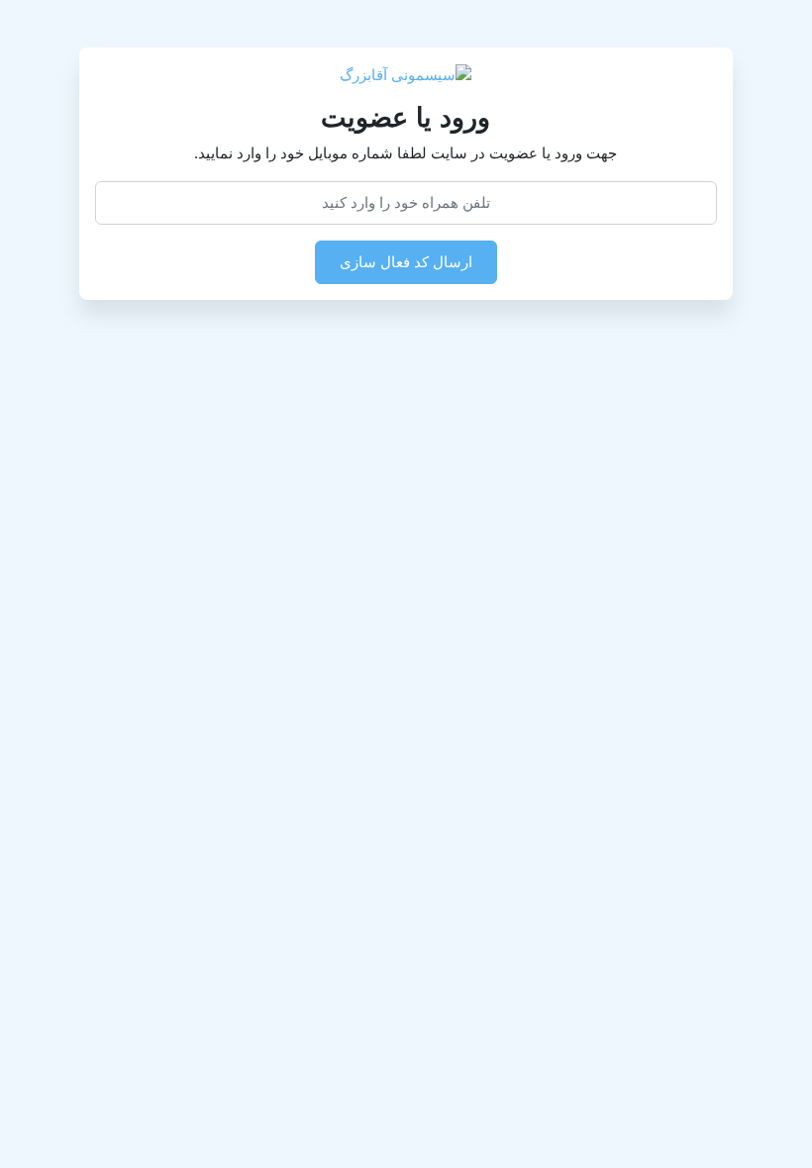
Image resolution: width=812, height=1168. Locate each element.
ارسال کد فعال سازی (406, 261)
